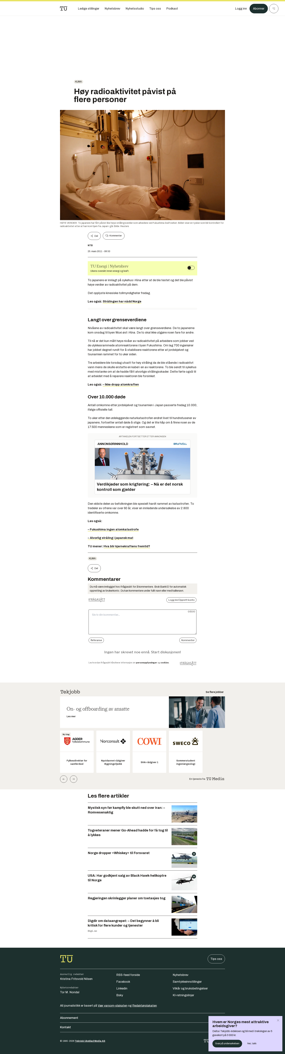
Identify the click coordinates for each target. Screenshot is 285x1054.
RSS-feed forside (128, 975)
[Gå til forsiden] (63, 8)
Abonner (258, 8)
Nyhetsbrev (180, 975)
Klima (78, 81)
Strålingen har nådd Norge (122, 301)
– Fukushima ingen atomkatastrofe (113, 529)
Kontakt (65, 1027)
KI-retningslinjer (183, 995)
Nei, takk (251, 1043)
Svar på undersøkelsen (227, 1043)
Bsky (119, 995)
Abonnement (69, 1017)
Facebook (123, 981)
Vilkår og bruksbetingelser (190, 988)
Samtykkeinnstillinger (187, 981)
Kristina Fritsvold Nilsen (76, 979)
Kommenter (116, 235)
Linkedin (121, 988)
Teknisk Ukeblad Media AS (90, 1041)
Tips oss (216, 959)
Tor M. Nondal (69, 992)
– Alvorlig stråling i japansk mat (110, 538)
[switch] (191, 268)
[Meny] (273, 8)
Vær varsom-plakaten (112, 1005)
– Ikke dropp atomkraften (121, 384)
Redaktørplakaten (144, 1005)
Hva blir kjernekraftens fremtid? (127, 546)
